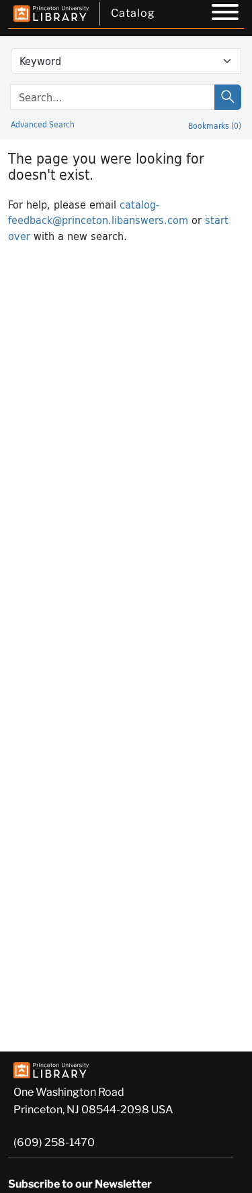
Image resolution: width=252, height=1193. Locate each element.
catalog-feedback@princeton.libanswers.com (98, 212)
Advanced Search (43, 124)
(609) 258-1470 (54, 1142)
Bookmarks (214, 125)
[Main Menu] (225, 14)
